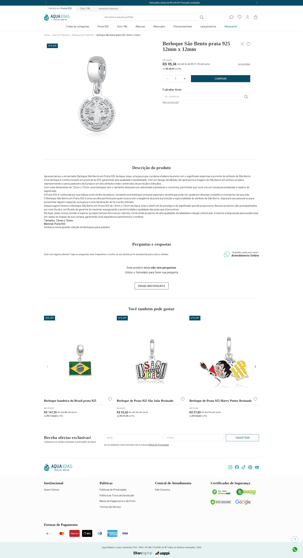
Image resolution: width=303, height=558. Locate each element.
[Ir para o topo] (295, 539)
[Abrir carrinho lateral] (255, 17)
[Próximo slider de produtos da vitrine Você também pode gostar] (255, 366)
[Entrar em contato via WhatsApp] (294, 549)
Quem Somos (51, 489)
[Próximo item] (257, 3)
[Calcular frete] (246, 96)
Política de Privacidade (158, 445)
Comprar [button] (221, 78)
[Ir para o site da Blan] (143, 553)
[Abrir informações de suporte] (231, 17)
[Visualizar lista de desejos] (239, 17)
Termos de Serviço (110, 507)
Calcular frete (172, 89)
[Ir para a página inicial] (57, 17)
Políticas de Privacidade (113, 489)
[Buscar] (202, 17)
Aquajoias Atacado (108, 8)
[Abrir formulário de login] (247, 17)
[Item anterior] (46, 3)
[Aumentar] (185, 78)
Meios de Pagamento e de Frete (117, 501)
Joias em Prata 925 (61, 35)
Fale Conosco (162, 489)
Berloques (89, 227)
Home (46, 35)
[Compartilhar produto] (242, 44)
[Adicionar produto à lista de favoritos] (247, 44)
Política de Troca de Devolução (117, 495)
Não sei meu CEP (171, 102)
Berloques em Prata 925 (83, 35)
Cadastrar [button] (242, 437)
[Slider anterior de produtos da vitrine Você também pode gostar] (47, 366)
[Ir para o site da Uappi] (162, 553)
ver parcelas (244, 64)
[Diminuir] (167, 78)
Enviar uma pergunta (151, 286)
